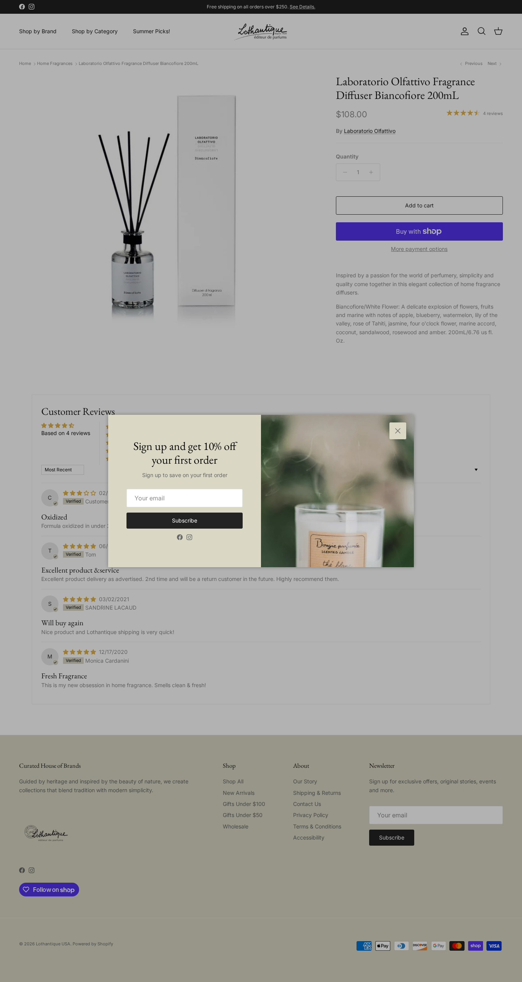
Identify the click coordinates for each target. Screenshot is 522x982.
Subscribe (184, 520)
